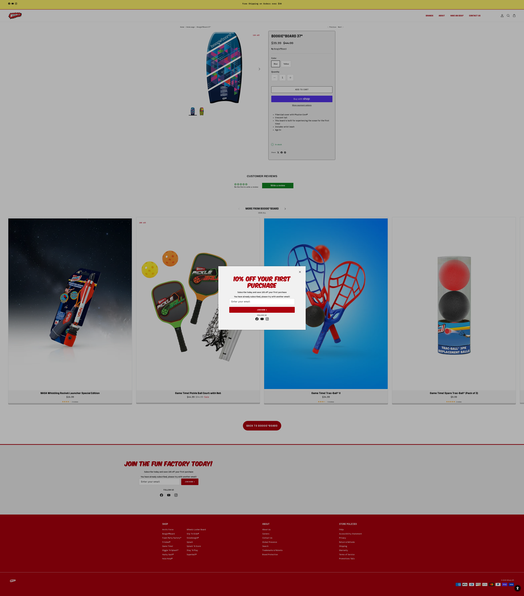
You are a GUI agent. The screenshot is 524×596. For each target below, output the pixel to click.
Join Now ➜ (262, 310)
